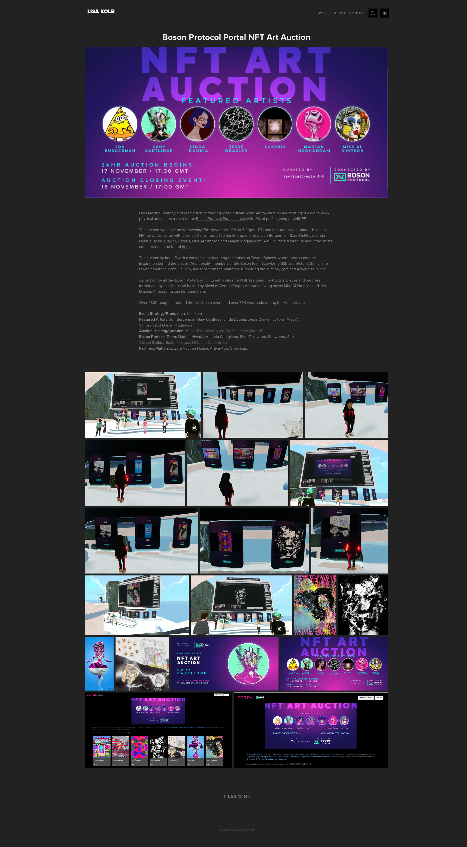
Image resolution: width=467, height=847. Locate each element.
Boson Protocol (209, 218)
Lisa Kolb (194, 313)
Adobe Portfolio (244, 830)
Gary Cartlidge (301, 235)
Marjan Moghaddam (244, 241)
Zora (284, 269)
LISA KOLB (101, 11)
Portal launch (234, 218)
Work (323, 13)
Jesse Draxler (164, 241)
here (186, 246)
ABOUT (340, 13)
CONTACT (357, 13)
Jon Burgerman (274, 235)
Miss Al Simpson (206, 241)
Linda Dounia (235, 319)
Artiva (302, 269)
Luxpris (184, 241)
